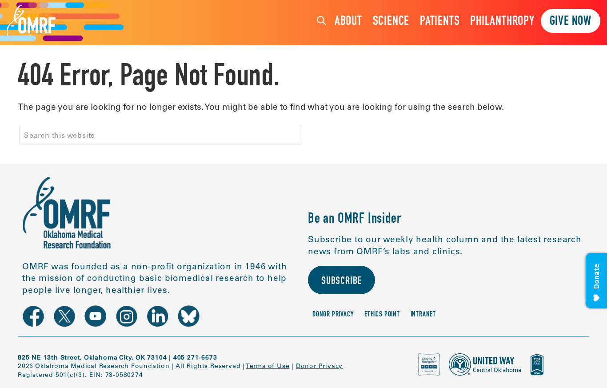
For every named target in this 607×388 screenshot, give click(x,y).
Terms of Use (268, 366)
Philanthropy (502, 22)
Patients (439, 22)
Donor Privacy (333, 315)
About (348, 22)
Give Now (570, 22)
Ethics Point (382, 315)
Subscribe (341, 281)
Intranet (423, 315)
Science (391, 22)
